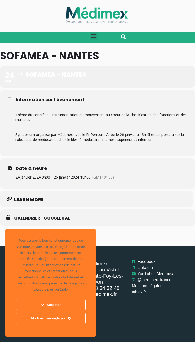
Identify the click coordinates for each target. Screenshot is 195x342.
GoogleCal (57, 218)
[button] (94, 36)
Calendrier (27, 218)
